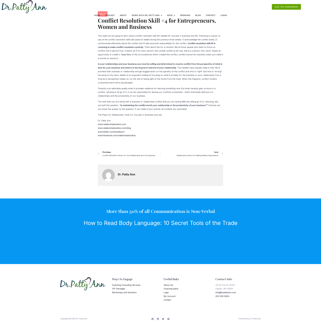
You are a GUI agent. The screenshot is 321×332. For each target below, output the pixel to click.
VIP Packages (118, 288)
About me (168, 285)
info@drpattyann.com (225, 292)
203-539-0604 (222, 296)
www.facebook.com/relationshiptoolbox (117, 135)
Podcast (110, 15)
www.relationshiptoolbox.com (112, 124)
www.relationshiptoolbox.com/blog (114, 128)
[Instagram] (168, 319)
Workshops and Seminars (124, 292)
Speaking (185, 15)
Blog (198, 15)
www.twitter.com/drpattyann (111, 132)
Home (97, 15)
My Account (169, 296)
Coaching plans (171, 288)
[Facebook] (152, 319)
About (123, 15)
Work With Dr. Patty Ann (145, 15)
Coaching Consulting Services (126, 285)
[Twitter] (163, 319)
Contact (210, 15)
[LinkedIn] (158, 319)
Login (223, 15)
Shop (170, 15)
